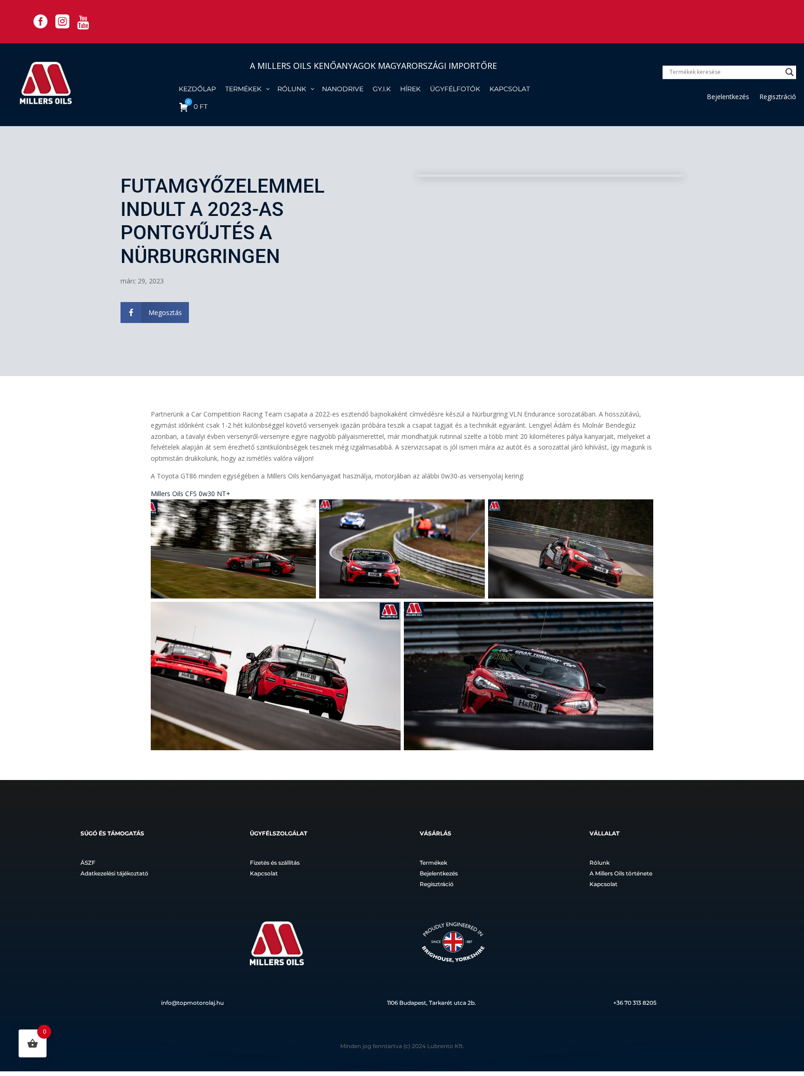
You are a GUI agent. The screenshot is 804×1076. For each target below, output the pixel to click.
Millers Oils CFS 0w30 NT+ (190, 493)
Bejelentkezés (728, 97)
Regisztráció (777, 97)
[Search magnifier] (789, 72)
